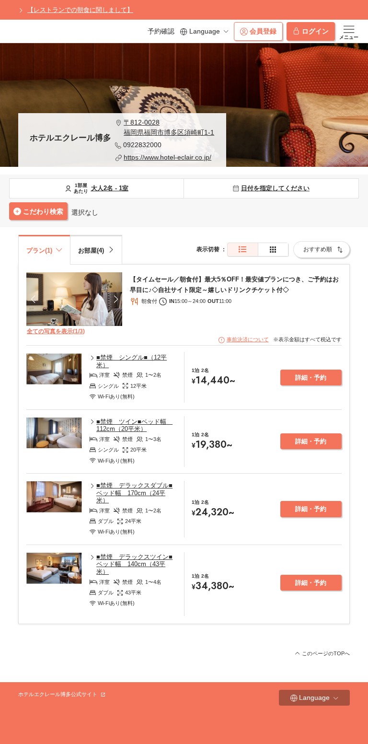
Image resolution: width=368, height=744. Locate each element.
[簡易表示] (273, 249)
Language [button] (204, 31)
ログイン (315, 31)
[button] (165, 127)
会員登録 (263, 31)
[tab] (96, 249)
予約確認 (161, 31)
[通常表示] (243, 249)
